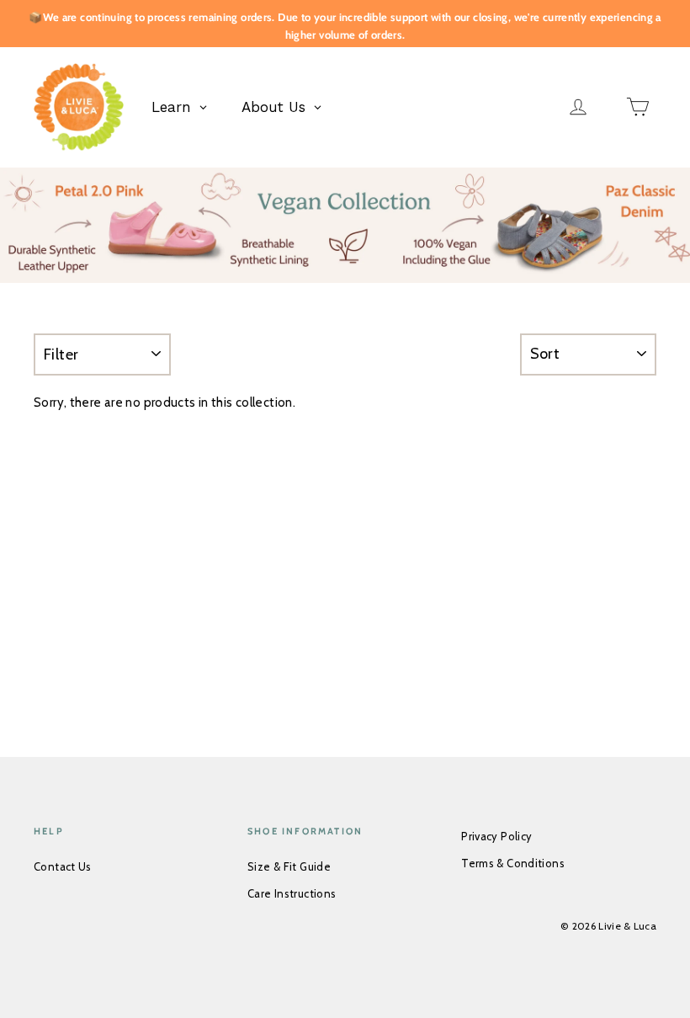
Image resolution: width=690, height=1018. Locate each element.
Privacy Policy (496, 836)
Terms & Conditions (513, 863)
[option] (345, 225)
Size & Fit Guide (289, 866)
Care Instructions (291, 893)
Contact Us (63, 866)
